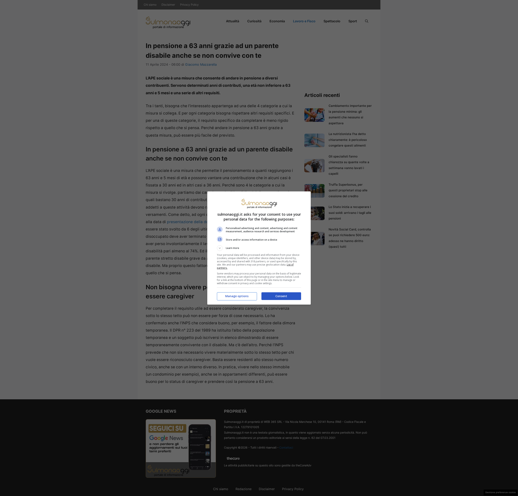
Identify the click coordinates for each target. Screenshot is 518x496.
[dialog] (259, 248)
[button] (259, 248)
